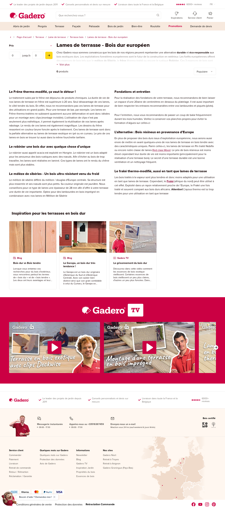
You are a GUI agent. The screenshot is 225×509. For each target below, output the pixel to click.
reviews (194, 4)
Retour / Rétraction (18, 472)
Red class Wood (161, 150)
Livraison (13, 463)
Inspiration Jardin (85, 467)
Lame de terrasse (57, 37)
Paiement (13, 459)
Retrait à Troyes (111, 459)
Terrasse (39, 37)
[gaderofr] (207, 504)
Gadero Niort (109, 455)
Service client (16, 450)
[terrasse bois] (10, 37)
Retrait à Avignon (111, 463)
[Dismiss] (54, 497)
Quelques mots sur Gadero (54, 450)
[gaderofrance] (194, 504)
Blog (78, 459)
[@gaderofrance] (200, 504)
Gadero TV (81, 463)
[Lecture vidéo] (54, 347)
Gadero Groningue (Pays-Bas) (118, 467)
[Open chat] (9, 499)
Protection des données (52, 459)
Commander (15, 455)
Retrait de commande (20, 467)
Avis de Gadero (48, 463)
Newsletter (81, 455)
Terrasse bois (77, 37)
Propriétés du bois (85, 472)
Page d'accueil (24, 37)
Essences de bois (85, 476)
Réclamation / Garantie (20, 476)
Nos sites (108, 450)
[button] (153, 15)
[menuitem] (21, 26)
